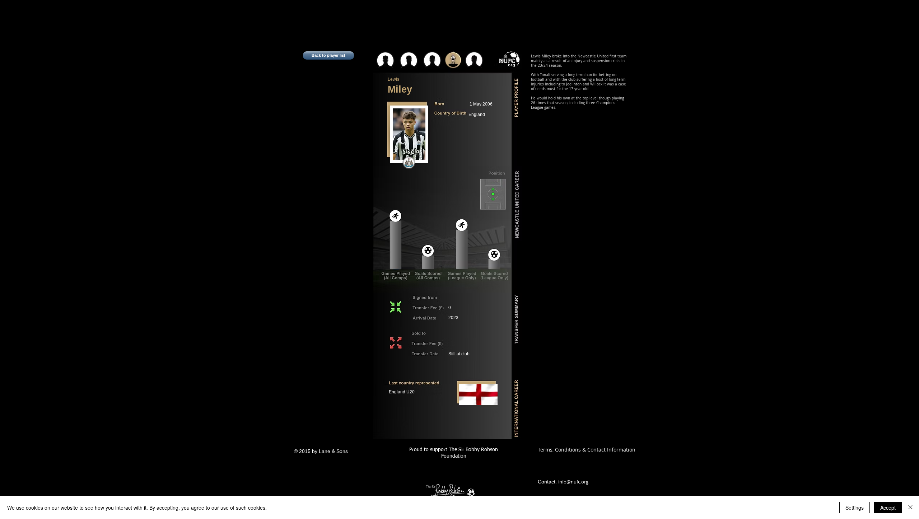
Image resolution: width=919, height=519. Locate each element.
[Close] (910, 507)
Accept (888, 507)
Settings (854, 507)
